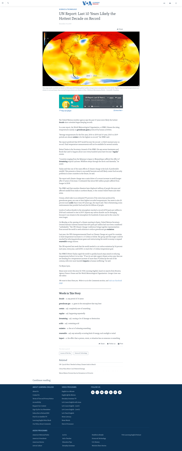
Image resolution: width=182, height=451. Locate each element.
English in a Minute (68, 391)
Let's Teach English (68, 413)
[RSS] (111, 392)
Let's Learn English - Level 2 (71, 409)
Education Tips (67, 442)
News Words (66, 420)
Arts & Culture (37, 446)
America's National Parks (41, 435)
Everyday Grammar (68, 446)
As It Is (64, 435)
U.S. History (96, 442)
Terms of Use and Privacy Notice (43, 398)
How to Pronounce (68, 424)
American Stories (38, 442)
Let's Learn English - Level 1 (71, 406)
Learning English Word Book (42, 420)
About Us (36, 391)
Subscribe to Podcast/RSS (41, 413)
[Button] (120, 29)
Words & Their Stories (99, 446)
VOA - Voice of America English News (99, 100)
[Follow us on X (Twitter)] (97, 392)
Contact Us (36, 395)
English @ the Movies (69, 395)
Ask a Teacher (66, 438)
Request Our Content (39, 406)
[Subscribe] (120, 392)
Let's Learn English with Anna (71, 402)
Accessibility (37, 402)
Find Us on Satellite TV (40, 417)
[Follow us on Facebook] (93, 392)
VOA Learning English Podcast (131, 435)
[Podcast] (115, 392)
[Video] (170, 3)
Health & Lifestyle (98, 435)
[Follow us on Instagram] (106, 392)
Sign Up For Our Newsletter (41, 409)
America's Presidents (39, 438)
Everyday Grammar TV (69, 398)
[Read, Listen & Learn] (176, 3)
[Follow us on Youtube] (102, 392)
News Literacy (66, 417)
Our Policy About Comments (42, 424)
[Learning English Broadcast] (164, 3)
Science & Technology (68, 9)
